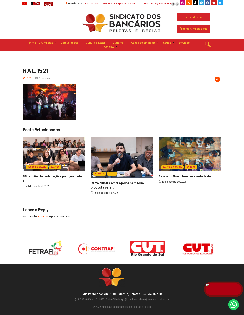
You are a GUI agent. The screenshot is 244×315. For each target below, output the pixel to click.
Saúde (167, 42)
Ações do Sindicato (143, 42)
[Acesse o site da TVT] (24, 3)
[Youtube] (214, 2)
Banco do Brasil (36, 167)
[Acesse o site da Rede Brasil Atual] (35, 3)
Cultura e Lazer (95, 42)
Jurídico (118, 42)
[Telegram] (201, 2)
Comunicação (69, 42)
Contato (109, 46)
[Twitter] (220, 2)
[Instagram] (182, 2)
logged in (43, 216)
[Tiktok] (195, 2)
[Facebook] (207, 2)
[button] (173, 4)
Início (32, 42)
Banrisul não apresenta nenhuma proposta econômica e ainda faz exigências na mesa (129, 3)
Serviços (184, 42)
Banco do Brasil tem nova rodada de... (186, 176)
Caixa (112, 174)
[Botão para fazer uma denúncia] (223, 289)
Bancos (55, 167)
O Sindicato (46, 42)
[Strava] (189, 2)
